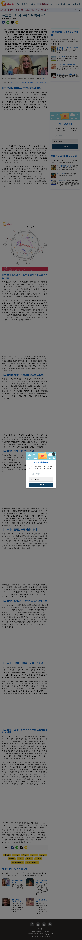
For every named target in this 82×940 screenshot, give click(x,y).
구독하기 (41, 485)
